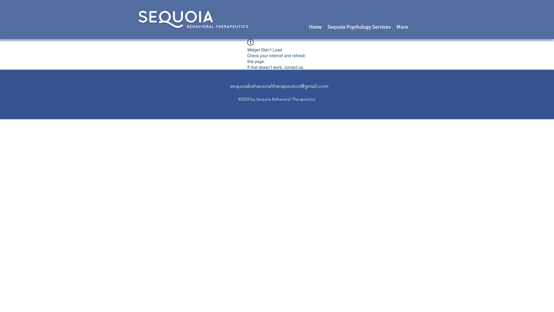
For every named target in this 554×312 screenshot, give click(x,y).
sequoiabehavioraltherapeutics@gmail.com (279, 86)
